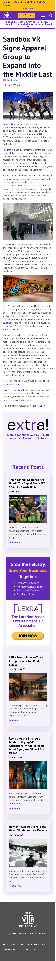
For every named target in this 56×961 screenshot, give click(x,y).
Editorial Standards (11, 949)
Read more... (15, 542)
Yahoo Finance (37, 405)
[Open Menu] (43, 15)
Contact (36, 949)
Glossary (45, 944)
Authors (26, 949)
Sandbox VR (9, 149)
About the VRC (17, 944)
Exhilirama (8, 322)
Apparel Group (10, 123)
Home (5, 944)
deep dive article (11, 384)
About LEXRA (33, 944)
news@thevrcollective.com (17, 399)
